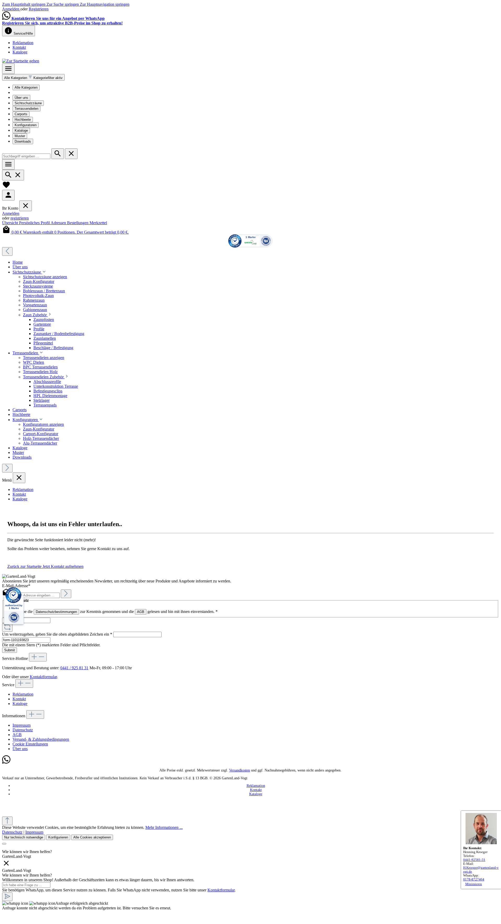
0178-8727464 (473, 879)
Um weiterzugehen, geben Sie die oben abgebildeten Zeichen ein (57, 634)
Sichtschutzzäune (28, 103)
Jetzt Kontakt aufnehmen (63, 566)
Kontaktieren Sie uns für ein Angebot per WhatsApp (58, 18)
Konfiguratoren (26, 125)
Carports (21, 114)
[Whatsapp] (6, 762)
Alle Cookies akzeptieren (92, 837)
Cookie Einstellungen (30, 744)
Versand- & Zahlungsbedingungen (41, 739)
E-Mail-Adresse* (16, 585)
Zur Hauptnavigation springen (104, 4)
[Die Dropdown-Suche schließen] (71, 153)
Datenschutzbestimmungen (56, 612)
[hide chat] (6, 866)
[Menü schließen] (25, 205)
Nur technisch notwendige (23, 837)
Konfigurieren (58, 837)
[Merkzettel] (6, 187)
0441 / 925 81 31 (74, 668)
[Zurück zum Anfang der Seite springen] (7, 821)
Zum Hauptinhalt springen (24, 4)
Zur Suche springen (63, 4)
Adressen (59, 223)
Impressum (22, 725)
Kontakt (19, 47)
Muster (20, 136)
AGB (140, 612)
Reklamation (23, 42)
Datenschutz (23, 730)
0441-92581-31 (474, 860)
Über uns (21, 98)
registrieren (19, 218)
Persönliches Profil (35, 223)
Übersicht (10, 223)
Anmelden (11, 9)
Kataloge (20, 52)
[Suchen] (57, 153)
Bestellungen (78, 223)
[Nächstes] (7, 468)
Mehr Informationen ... (164, 827)
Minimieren (473, 884)
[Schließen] (4, 843)
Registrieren (39, 9)
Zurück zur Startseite (25, 566)
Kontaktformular (43, 676)
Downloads (23, 141)
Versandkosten (239, 770)
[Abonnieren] (66, 593)
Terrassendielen (26, 109)
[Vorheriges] (7, 251)
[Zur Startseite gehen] (20, 61)
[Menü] (8, 68)
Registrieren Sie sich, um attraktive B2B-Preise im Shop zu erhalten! (62, 23)
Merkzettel (98, 223)
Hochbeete (23, 119)
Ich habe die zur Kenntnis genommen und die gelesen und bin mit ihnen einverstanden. (115, 611)
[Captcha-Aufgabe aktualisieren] (7, 627)
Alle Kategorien (26, 87)
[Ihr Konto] (8, 195)
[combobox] (26, 156)
